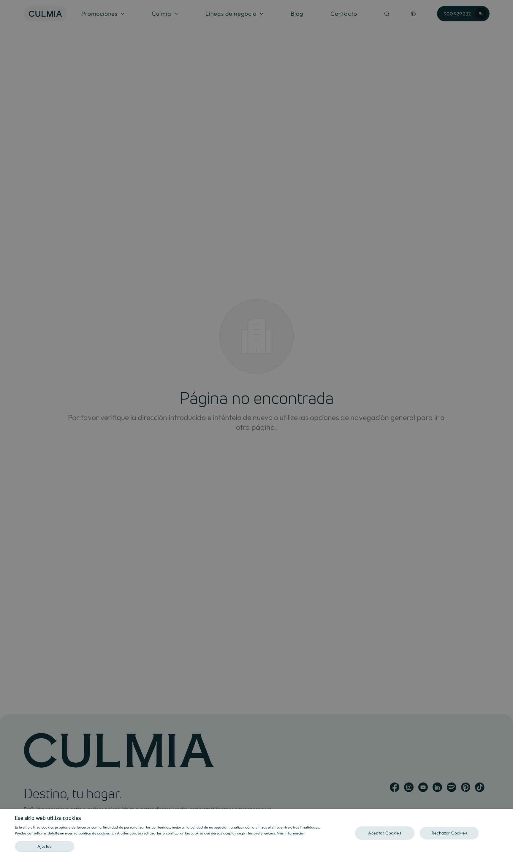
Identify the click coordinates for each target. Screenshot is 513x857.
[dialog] (256, 833)
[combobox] (506, 817)
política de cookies (94, 833)
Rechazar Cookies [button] (449, 833)
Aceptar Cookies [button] (384, 833)
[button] (171, 844)
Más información (291, 833)
